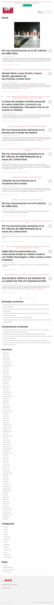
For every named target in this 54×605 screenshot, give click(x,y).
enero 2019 (6, 468)
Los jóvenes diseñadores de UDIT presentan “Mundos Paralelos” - (21, 330)
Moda (12, 56)
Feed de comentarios (9, 569)
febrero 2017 (6, 503)
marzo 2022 (6, 422)
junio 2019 (5, 457)
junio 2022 (6, 416)
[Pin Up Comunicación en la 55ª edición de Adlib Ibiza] (27, 35)
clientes (13, 283)
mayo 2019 (6, 460)
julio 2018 (5, 475)
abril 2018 (5, 481)
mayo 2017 (6, 497)
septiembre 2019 (7, 453)
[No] (52, 3)
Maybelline (6, 539)
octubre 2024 (7, 379)
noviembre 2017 (7, 486)
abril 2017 (5, 499)
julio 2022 (5, 414)
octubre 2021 (6, 429)
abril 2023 (5, 403)
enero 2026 (6, 359)
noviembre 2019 (7, 449)
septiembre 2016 (7, 514)
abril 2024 (5, 383)
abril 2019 (5, 462)
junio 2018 (6, 477)
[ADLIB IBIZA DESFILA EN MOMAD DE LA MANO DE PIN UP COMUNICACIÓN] (27, 274)
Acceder (5, 565)
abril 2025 (5, 370)
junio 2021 (5, 433)
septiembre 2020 (7, 436)
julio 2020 (5, 438)
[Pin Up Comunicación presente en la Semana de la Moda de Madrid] (27, 126)
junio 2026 (6, 352)
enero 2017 (6, 506)
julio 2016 (5, 519)
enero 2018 (6, 484)
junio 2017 (5, 495)
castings (9, 283)
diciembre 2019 (7, 446)
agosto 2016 (6, 517)
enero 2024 (6, 390)
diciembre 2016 (7, 508)
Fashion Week (11, 172)
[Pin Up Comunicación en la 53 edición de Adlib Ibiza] (27, 199)
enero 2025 (6, 374)
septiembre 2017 (7, 490)
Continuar (48, 61)
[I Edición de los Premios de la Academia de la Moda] (27, 177)
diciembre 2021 (7, 425)
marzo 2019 (6, 464)
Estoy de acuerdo (27, 5)
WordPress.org (7, 571)
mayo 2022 (6, 418)
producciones (7, 549)
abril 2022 (5, 420)
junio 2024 (6, 381)
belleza (4, 172)
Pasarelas (15, 186)
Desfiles (4, 194)
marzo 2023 (6, 405)
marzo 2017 (6, 501)
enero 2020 (6, 444)
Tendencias (6, 555)
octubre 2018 (6, 471)
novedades (6, 544)
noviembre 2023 (7, 392)
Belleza (9, 81)
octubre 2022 (7, 409)
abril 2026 (5, 355)
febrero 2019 (6, 466)
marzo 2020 (6, 440)
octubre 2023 (7, 394)
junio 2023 (6, 398)
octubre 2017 (6, 488)
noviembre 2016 (7, 510)
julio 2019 (5, 455)
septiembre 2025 (7, 365)
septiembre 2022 (7, 411)
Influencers (6, 537)
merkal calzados (8, 121)
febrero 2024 (6, 387)
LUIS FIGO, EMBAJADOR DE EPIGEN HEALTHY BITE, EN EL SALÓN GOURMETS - (25, 340)
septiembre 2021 (7, 431)
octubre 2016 (6, 512)
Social (5, 552)
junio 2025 (6, 368)
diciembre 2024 (7, 376)
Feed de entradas (8, 567)
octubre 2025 (6, 363)
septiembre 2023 (7, 396)
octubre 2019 (6, 451)
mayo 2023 (6, 400)
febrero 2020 (6, 442)
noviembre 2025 (7, 361)
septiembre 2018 (7, 473)
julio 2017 (5, 492)
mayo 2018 (6, 479)
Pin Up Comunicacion (16, 64)
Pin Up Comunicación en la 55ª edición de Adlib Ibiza (17, 317)
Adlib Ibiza (4, 64)
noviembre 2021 (7, 427)
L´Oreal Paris (8, 91)
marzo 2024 (6, 385)
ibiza (11, 215)
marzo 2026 (6, 357)
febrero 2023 (6, 407)
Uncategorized (7, 557)
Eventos (9, 56)
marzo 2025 (6, 372)
